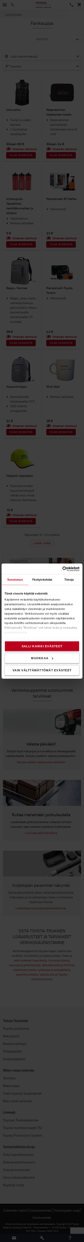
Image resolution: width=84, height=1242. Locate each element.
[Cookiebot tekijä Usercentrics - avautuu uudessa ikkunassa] (62, 568)
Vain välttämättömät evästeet (42, 670)
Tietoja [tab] (69, 579)
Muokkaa (39, 658)
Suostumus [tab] (15, 579)
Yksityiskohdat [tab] (42, 579)
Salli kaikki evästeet (42, 646)
